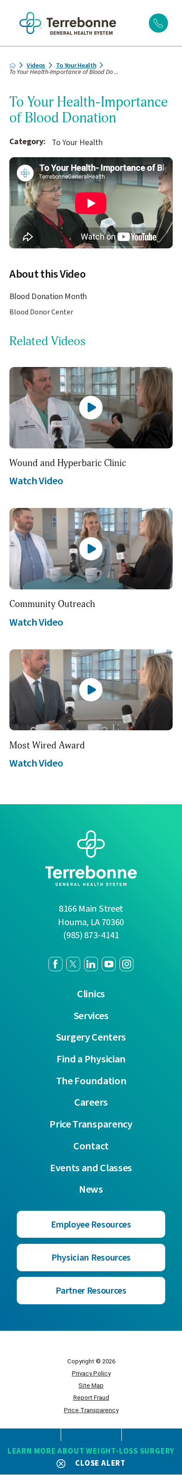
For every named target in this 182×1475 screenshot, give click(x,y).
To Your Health (76, 65)
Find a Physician (91, 1059)
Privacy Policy (91, 1373)
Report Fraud (91, 1397)
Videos (36, 65)
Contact (91, 1146)
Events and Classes (91, 1168)
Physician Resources (91, 1257)
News (91, 1189)
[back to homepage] (12, 65)
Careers (91, 1102)
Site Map (91, 1385)
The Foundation (91, 1081)
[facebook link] (56, 964)
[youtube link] (109, 964)
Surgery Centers (91, 1037)
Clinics (91, 994)
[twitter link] (73, 964)
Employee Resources (91, 1224)
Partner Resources (91, 1290)
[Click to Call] (158, 22)
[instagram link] (126, 964)
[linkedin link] (91, 964)
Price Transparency (90, 1124)
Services (91, 1016)
